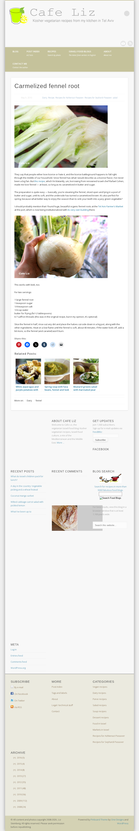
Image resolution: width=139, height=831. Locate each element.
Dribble (130, 43)
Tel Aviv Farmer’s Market (110, 206)
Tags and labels (59, 692)
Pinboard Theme (99, 819)
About (108, 53)
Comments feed (19, 661)
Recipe (51, 97)
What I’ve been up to (21, 511)
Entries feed (17, 655)
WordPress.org (18, 667)
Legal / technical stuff (62, 705)
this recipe (39, 181)
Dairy (44, 97)
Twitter (116, 43)
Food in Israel (99, 723)
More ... (60, 442)
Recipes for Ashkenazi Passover (69, 97)
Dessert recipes (101, 717)
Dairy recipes (99, 692)
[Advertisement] (38, 423)
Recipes (54, 53)
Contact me (20, 65)
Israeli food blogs (82, 53)
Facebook (109, 43)
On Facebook (21, 693)
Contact (55, 711)
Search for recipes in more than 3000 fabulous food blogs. (110, 488)
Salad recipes (99, 705)
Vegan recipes (100, 686)
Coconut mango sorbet (22, 495)
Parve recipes (100, 699)
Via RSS (18, 707)
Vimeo (123, 43)
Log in (14, 649)
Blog (15, 51)
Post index (33, 53)
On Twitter (19, 700)
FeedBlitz (97, 431)
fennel (39, 400)
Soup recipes (99, 711)
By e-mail (18, 687)
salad (115, 97)
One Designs (117, 819)
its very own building (78, 209)
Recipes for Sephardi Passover (98, 97)
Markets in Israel (101, 729)
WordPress (122, 823)
